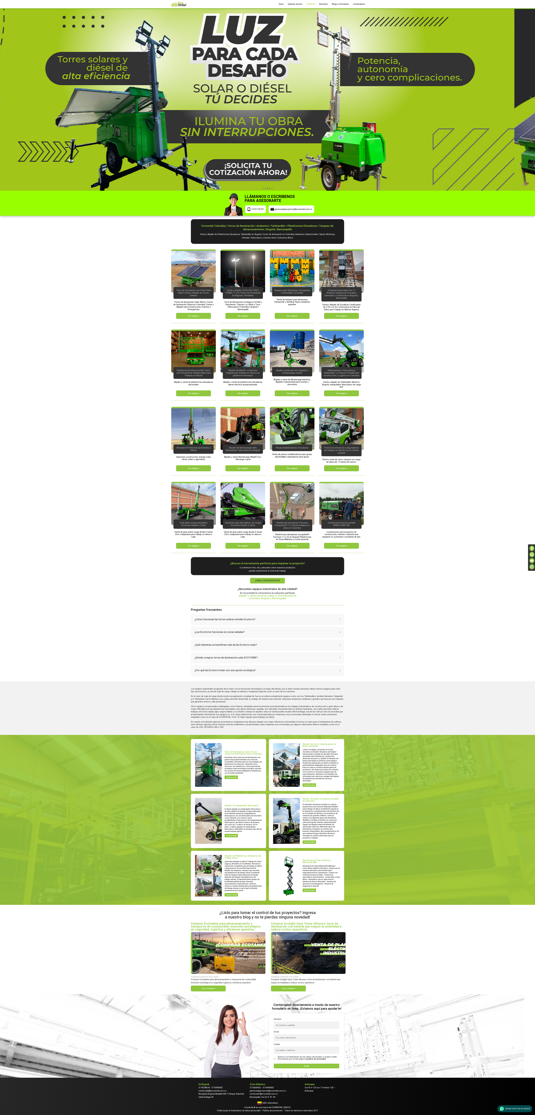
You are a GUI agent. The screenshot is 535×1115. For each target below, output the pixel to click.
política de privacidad (316, 1059)
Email (276, 1032)
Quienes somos (295, 4)
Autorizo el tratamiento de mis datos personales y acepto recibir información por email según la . (307, 1058)
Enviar (306, 1066)
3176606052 (255, 1087)
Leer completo (208, 988)
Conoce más (231, 777)
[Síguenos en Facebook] (531, 548)
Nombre (277, 1019)
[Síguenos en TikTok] (531, 566)
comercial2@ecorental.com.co (213, 1091)
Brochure (323, 4)
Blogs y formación (340, 4)
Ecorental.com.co (281, 1107)
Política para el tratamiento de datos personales (239, 1110)
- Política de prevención (272, 1110)
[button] (3, 100)
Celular (277, 1044)
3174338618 (204, 1087)
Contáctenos (359, 4)
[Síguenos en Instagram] (531, 554)
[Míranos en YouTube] (531, 560)
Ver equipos (193, 316)
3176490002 (217, 1087)
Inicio (281, 4)
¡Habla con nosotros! (267, 580)
